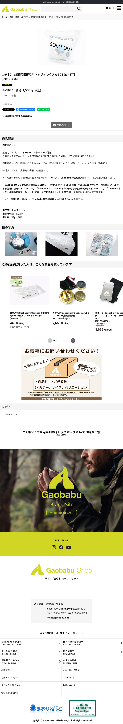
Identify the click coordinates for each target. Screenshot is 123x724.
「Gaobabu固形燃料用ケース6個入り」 (51, 199)
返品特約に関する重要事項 (18, 116)
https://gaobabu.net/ (61, 512)
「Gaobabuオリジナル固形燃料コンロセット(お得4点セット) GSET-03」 (39, 184)
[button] (119, 8)
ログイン (64, 633)
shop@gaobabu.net (57, 617)
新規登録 (48, 633)
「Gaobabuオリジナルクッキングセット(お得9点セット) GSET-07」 (70, 188)
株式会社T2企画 (54, 604)
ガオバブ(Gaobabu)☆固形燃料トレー (70, 177)
